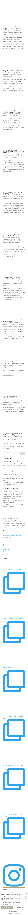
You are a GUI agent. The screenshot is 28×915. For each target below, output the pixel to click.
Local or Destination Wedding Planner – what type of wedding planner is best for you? (14, 70)
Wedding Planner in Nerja (13, 242)
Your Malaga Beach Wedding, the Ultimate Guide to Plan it (12, 235)
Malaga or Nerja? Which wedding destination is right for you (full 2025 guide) (13, 28)
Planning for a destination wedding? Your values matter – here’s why (13, 278)
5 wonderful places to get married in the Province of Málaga (13, 434)
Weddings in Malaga (12, 34)
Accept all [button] (7, 907)
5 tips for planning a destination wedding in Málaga (12, 397)
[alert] (14, 903)
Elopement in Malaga (13, 363)
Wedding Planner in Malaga (10, 115)
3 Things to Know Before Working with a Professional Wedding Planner (14, 111)
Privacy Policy (6, 554)
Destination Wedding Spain (15, 31)
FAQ (4, 551)
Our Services (6, 549)
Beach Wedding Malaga (14, 237)
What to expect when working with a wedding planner (13, 320)
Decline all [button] (20, 907)
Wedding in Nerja (7, 32)
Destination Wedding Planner (15, 73)
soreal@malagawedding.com (13, 535)
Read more (13, 899)
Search (22, 454)
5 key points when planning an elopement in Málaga (11, 361)
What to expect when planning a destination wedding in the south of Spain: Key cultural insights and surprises (14, 467)
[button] (14, 911)
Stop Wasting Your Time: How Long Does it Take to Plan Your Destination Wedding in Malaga (13, 151)
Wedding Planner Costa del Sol (10, 196)
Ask (4, 563)
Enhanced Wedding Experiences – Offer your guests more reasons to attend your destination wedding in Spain (14, 472)
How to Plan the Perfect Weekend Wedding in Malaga (12, 192)
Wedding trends (16, 402)
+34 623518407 (6, 539)
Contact (5, 553)
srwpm (4, 500)
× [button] (26, 893)
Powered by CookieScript (14, 913)
